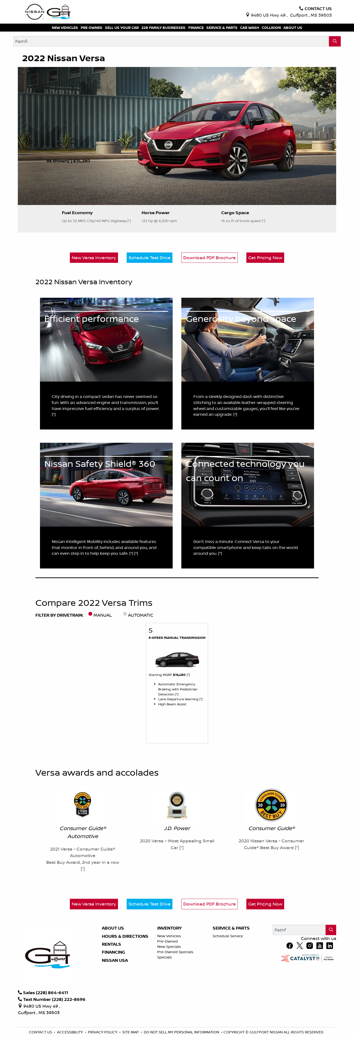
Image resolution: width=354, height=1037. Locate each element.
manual (102, 615)
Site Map (131, 1032)
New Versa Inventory (94, 257)
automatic (140, 615)
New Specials (169, 946)
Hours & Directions (125, 936)
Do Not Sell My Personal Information (182, 1032)
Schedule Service (228, 935)
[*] (70, 161)
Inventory (169, 928)
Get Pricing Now (265, 257)
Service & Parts (231, 928)
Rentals (111, 944)
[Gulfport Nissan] (48, 11)
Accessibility (70, 1032)
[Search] (335, 41)
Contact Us (41, 1032)
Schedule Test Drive (149, 257)
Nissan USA (115, 960)
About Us (113, 928)
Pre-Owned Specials (175, 951)
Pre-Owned (167, 941)
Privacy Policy (103, 1032)
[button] (65, 28)
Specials (164, 957)
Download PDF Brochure (209, 257)
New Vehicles (169, 935)
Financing (113, 952)
